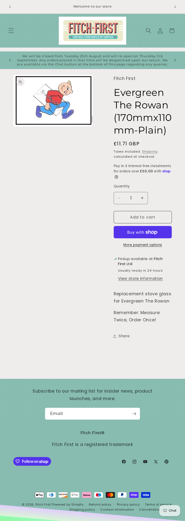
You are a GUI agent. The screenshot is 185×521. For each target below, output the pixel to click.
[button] (11, 30)
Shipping (149, 151)
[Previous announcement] (10, 6)
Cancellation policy (155, 509)
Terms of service (158, 504)
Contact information (117, 509)
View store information (140, 278)
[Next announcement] (175, 6)
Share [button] (124, 335)
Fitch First (43, 504)
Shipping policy (82, 509)
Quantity (122, 186)
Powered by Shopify (68, 504)
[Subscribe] (134, 414)
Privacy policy (128, 504)
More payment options (142, 244)
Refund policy (100, 504)
